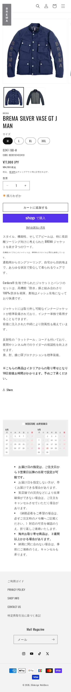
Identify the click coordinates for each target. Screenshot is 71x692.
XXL (44, 141)
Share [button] (10, 390)
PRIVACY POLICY (16, 590)
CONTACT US (14, 607)
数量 (5, 178)
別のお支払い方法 (35, 227)
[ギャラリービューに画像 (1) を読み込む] (14, 97)
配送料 (12, 171)
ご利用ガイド (16, 581)
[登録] (53, 639)
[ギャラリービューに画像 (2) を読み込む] (35, 97)
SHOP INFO (13, 598)
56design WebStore (39, 684)
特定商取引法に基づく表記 (24, 615)
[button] (63, 6)
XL (30, 141)
